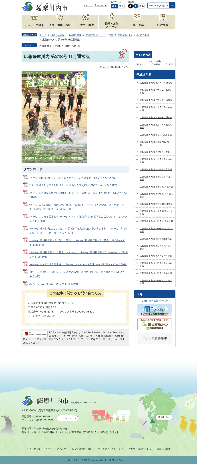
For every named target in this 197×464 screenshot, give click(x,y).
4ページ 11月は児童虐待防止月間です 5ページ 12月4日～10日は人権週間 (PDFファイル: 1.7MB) (78, 195)
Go (172, 5)
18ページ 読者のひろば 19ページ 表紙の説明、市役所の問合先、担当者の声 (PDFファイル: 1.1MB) (78, 274)
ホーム (43, 35)
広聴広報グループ (95, 35)
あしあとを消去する (79, 46)
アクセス (67, 418)
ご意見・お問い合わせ (139, 449)
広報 (111, 35)
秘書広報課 (75, 35)
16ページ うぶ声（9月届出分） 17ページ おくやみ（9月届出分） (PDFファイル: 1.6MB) (78, 264)
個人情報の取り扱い (82, 449)
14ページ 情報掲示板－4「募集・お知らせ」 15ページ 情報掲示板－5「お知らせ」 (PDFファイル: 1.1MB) (78, 254)
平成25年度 (142, 35)
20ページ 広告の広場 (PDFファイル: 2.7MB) (54, 283)
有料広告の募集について (154, 301)
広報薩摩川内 (125, 35)
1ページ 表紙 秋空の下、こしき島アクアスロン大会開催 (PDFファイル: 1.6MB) (72, 177)
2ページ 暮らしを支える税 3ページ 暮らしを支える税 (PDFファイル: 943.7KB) (73, 185)
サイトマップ (33, 449)
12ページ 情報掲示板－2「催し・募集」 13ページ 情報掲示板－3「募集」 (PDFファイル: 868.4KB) (77, 242)
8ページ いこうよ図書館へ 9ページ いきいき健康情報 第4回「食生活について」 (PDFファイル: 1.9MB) (78, 219)
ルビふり (88, 5)
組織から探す (57, 35)
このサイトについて (56, 449)
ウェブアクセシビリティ (110, 449)
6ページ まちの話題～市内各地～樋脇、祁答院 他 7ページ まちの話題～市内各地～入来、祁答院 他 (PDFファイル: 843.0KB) (76, 207)
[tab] (143, 54)
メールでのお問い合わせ (41, 316)
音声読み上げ (100, 5)
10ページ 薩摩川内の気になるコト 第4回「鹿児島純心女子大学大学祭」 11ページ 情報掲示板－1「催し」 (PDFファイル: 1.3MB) (78, 231)
